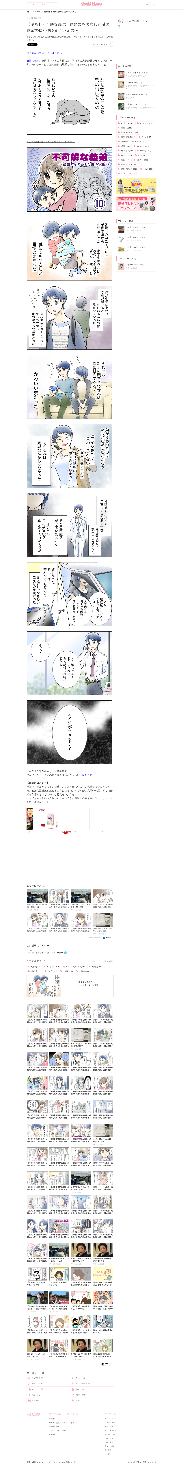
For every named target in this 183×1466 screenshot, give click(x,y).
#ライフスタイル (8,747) (75, 967)
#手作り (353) (145, 151)
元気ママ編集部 (132, 268)
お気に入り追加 (101, 44)
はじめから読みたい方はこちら (44, 52)
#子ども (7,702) (146, 123)
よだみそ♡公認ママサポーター (49, 952)
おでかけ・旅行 (37, 1389)
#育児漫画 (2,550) (127, 137)
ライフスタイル (37, 1378)
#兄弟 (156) (35, 967)
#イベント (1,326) (127, 173)
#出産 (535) (125, 160)
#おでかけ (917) (142, 146)
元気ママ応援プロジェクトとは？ (61, 1423)
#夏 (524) (124, 141)
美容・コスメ (36, 1383)
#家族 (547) (96, 967)
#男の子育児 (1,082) (128, 169)
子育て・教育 (80, 1395)
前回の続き (33, 60)
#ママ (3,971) (146, 137)
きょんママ (130, 98)
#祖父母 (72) (36, 971)
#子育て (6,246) (126, 123)
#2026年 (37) (143, 155)
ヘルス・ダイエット (83, 1383)
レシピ (78, 1400)
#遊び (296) (148, 169)
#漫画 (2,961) (126, 128)
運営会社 (52, 1418)
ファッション (80, 1378)
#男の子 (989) (142, 160)
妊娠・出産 (35, 1395)
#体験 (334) (68, 971)
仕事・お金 (79, 1389)
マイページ (150, 4)
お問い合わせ (54, 1426)
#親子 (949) (52, 971)
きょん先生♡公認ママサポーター (138, 76)
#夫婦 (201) (84, 971)
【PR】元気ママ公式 (133, 230)
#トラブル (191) (52, 967)
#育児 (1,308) (126, 155)
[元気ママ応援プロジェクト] (91, 5)
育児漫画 (35, 1400)
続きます (87, 775)
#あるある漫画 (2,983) (129, 132)
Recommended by (95, 938)
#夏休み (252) (140, 141)
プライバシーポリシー (57, 1430)
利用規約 (52, 1434)
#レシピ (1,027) (126, 151)
